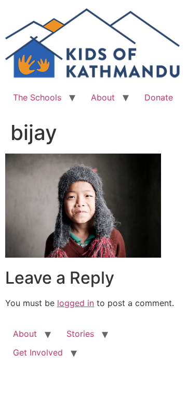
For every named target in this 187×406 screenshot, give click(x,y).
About (103, 97)
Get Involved (38, 352)
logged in (75, 303)
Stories (80, 333)
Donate (158, 97)
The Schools (37, 97)
